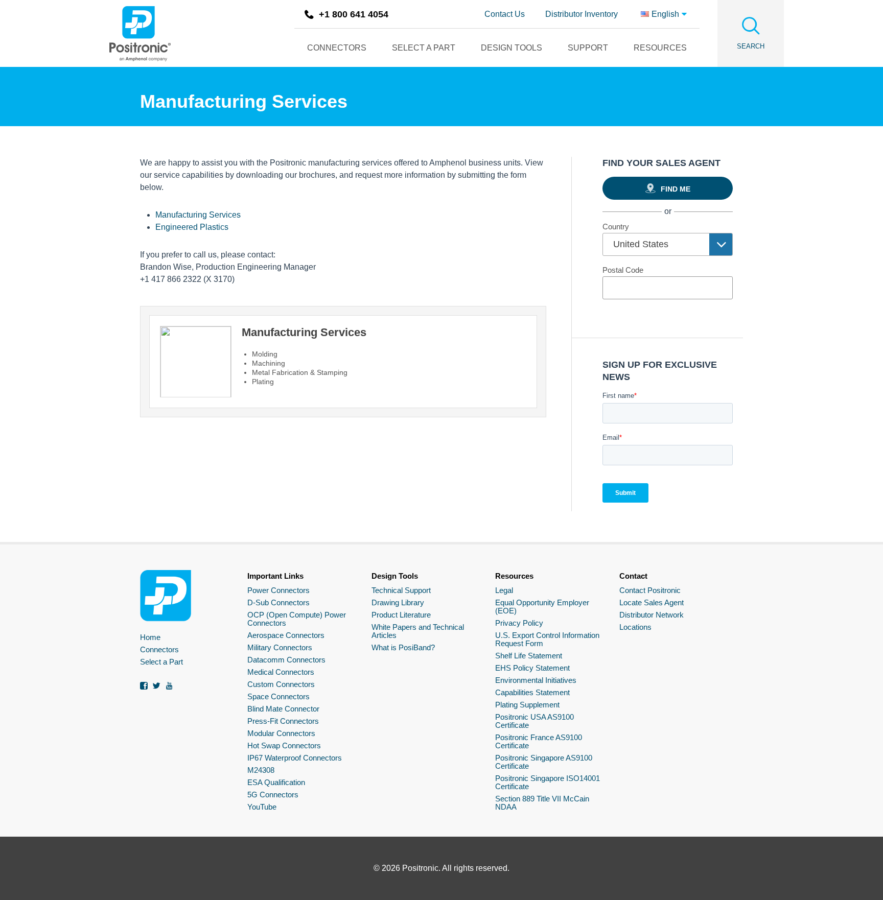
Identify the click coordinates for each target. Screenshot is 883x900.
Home (150, 637)
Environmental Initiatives (535, 680)
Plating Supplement (527, 704)
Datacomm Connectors (286, 659)
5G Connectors (272, 794)
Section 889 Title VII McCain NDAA (542, 802)
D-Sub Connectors (278, 602)
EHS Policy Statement (532, 668)
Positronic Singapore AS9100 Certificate (543, 761)
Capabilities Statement (532, 692)
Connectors (159, 649)
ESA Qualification (276, 782)
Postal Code (622, 270)
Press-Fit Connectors (283, 721)
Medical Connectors (280, 672)
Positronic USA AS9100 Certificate (534, 721)
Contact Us (504, 14)
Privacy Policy (519, 623)
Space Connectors (278, 696)
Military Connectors (279, 647)
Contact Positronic (650, 590)
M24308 (260, 770)
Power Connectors (278, 590)
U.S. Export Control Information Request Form (547, 639)
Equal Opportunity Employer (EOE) (542, 606)
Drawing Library (397, 602)
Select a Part (161, 661)
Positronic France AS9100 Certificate (538, 741)
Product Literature (401, 614)
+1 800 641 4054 (353, 14)
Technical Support (401, 590)
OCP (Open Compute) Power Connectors (296, 618)
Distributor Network (651, 614)
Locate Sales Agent (651, 602)
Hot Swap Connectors (284, 745)
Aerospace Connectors (285, 635)
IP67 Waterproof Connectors (294, 757)
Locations (635, 627)
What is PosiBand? (403, 647)
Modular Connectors (281, 733)
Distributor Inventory (581, 14)
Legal (504, 590)
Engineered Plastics (191, 227)
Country (615, 226)
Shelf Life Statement (528, 655)
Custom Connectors (281, 684)
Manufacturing (198, 214)
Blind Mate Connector (283, 708)
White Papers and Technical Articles (417, 631)
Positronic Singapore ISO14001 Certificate (547, 782)
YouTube (261, 806)
